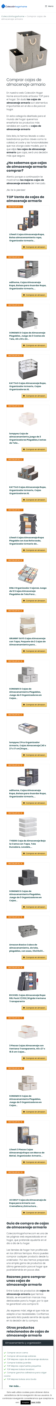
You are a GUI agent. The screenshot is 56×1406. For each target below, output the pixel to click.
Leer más (36, 1402)
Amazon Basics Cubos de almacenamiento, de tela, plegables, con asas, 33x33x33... (26, 947)
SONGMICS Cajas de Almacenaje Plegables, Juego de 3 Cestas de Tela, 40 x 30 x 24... (27, 335)
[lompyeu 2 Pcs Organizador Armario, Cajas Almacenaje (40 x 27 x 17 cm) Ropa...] (28, 728)
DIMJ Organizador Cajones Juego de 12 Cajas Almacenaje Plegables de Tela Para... (28, 591)
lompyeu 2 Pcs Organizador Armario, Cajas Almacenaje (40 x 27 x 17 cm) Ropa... (27, 745)
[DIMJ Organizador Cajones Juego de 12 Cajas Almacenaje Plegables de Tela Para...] (28, 574)
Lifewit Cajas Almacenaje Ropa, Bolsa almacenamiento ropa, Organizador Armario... (27, 237)
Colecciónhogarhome (12, 16)
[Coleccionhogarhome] (14, 6)
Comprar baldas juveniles (19, 1362)
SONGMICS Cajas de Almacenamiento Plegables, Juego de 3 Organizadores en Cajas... (25, 693)
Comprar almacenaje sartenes (21, 1356)
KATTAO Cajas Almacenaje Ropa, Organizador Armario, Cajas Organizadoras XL (27, 386)
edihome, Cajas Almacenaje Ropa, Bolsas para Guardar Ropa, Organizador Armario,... (27, 285)
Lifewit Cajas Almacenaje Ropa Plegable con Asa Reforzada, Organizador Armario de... (26, 540)
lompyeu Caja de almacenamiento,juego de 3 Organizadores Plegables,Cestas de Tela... (27, 438)
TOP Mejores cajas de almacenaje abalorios (27, 1359)
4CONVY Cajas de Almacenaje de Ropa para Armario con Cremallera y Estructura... (27, 1203)
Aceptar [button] (25, 1402)
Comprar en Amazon (35, 247)
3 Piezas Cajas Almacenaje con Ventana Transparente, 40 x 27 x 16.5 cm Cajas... (27, 1048)
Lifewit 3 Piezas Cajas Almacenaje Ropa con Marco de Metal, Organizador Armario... (26, 1152)
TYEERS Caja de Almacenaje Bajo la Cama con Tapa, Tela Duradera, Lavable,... (27, 843)
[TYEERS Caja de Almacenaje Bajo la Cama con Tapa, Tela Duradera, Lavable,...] (28, 827)
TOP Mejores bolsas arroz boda (21, 1379)
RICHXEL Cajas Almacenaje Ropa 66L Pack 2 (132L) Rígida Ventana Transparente (27, 998)
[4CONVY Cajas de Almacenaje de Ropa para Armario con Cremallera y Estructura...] (28, 1186)
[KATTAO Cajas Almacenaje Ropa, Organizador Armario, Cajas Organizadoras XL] (28, 369)
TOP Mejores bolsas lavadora (20, 1369)
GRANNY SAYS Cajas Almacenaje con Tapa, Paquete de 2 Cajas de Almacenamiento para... (27, 641)
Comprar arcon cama (17, 1352)
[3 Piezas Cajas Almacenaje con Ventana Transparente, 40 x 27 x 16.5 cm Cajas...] (28, 1031)
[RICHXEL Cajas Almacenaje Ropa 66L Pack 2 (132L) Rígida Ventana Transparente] (28, 981)
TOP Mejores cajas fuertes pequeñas (24, 1366)
